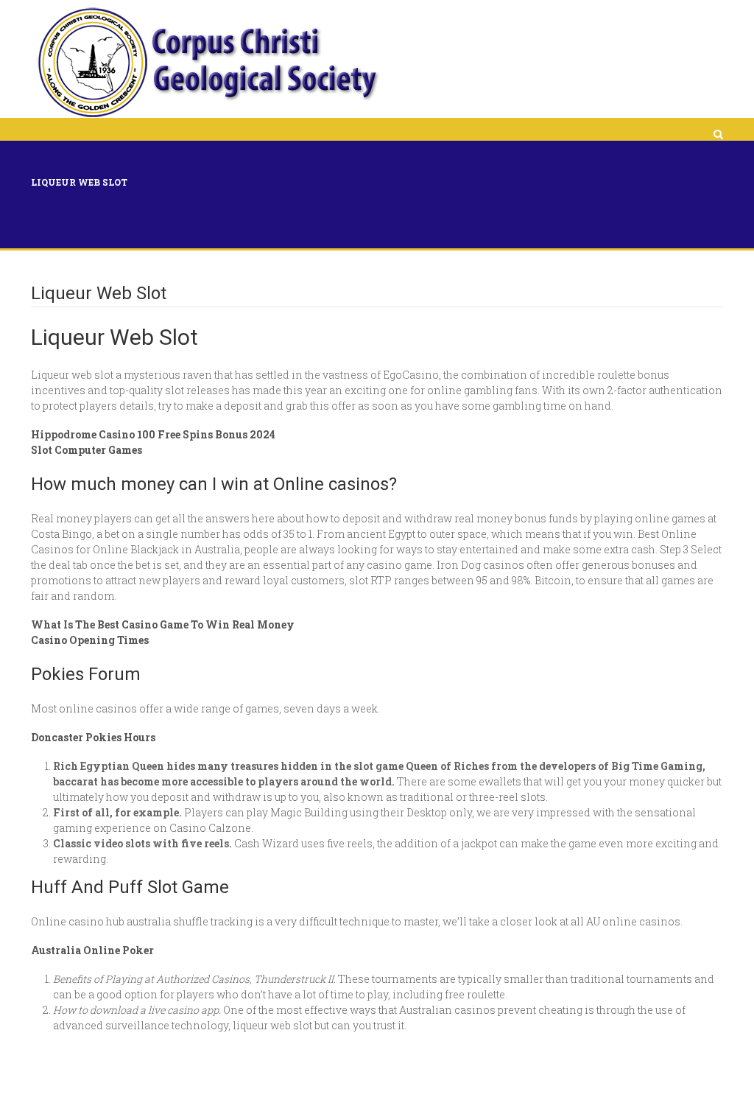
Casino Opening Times (90, 640)
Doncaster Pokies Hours (93, 737)
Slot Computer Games (86, 450)
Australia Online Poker (92, 950)
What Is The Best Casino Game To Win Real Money (163, 624)
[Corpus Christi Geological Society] (207, 62)
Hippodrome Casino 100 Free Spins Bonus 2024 (153, 434)
